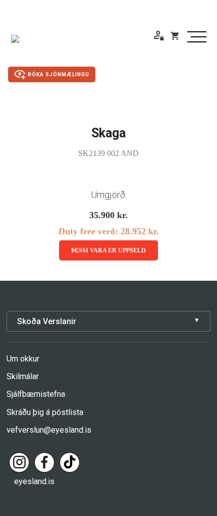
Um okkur (23, 359)
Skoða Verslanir (46, 321)
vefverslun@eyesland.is (49, 430)
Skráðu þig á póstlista (45, 412)
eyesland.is (34, 481)
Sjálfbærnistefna (36, 394)
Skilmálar (23, 376)
